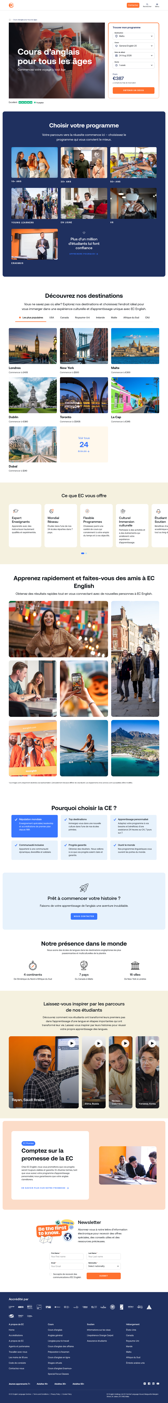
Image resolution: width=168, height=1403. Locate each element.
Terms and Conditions (41, 1394)
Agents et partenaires (19, 1346)
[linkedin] (153, 1383)
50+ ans (115, 181)
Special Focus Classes (58, 1374)
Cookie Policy (67, 1394)
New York (67, 368)
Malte (115, 368)
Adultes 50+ (78, 1384)
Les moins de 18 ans (18, 1357)
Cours (117, 43)
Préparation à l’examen (58, 1352)
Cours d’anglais (55, 1330)
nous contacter (84, 916)
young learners (22, 222)
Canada (130, 1335)
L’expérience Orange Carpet (100, 1335)
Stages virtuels (55, 1363)
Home (10, 20)
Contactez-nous (16, 1368)
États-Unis (131, 1330)
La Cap (116, 417)
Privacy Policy (55, 1394)
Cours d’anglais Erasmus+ (60, 1368)
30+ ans (66, 181)
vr (112, 222)
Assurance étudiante (97, 1341)
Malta (128, 1352)
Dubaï (13, 466)
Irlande (129, 1346)
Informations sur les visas (99, 1330)
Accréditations (16, 1335)
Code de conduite (17, 1363)
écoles (82, 451)
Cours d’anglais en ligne (59, 1357)
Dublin (13, 417)
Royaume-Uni (132, 1341)
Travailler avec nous (18, 1352)
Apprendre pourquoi (82, 254)
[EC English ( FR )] (11, 5)
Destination (119, 33)
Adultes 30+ (60, 1384)
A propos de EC (16, 1341)
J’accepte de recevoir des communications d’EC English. (67, 1276)
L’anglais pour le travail (58, 1341)
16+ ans (16, 181)
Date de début (120, 52)
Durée (117, 62)
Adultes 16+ (42, 1384)
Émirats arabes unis (135, 1363)
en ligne (66, 222)
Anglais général (55, 1335)
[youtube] (158, 1383)
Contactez (133, 5)
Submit (103, 1276)
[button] (147, 5)
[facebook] (149, 1383)
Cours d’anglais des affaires (61, 1346)
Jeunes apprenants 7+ (19, 1384)
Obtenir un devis (133, 90)
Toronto (65, 417)
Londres (15, 368)
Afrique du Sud (133, 1357)
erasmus (17, 263)
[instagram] (145, 1383)
